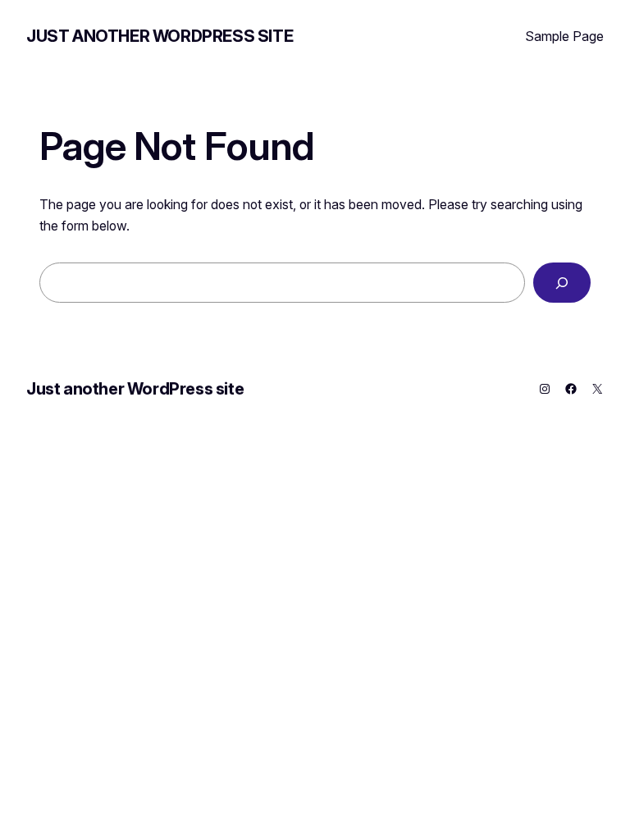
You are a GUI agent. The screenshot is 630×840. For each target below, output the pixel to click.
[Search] (562, 282)
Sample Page (564, 36)
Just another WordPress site (159, 36)
